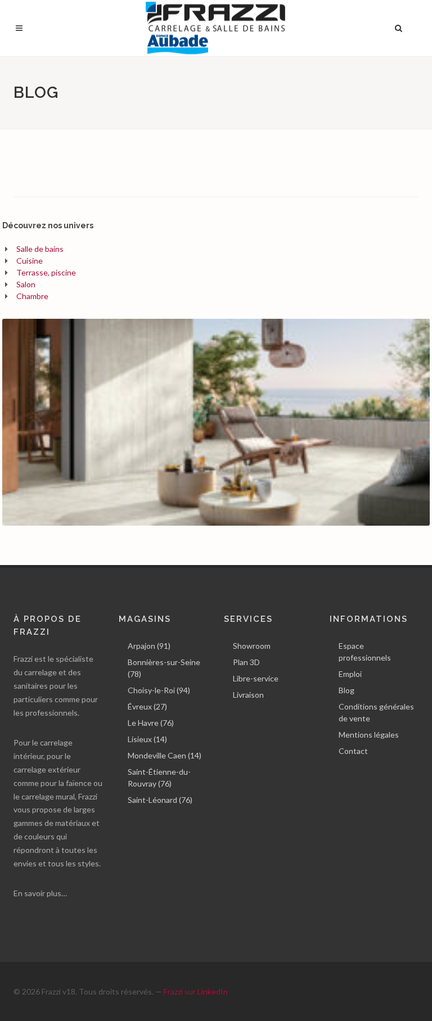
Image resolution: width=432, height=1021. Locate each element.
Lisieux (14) (147, 739)
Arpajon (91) (149, 645)
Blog (346, 690)
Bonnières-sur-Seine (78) (164, 668)
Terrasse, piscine (46, 272)
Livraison (248, 694)
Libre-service (255, 678)
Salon (25, 284)
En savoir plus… (40, 893)
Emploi (350, 674)
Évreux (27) (147, 706)
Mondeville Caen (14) (164, 755)
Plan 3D (246, 662)
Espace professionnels (365, 651)
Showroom (252, 645)
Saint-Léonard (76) (160, 800)
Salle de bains (40, 249)
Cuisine (29, 260)
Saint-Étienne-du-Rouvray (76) (159, 777)
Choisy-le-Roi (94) (159, 690)
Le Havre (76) (151, 723)
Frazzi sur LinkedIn (196, 991)
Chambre (32, 296)
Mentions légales (369, 734)
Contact (353, 751)
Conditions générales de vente (376, 712)
